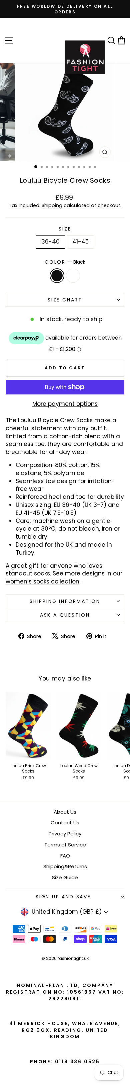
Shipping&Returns (65, 866)
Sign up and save (63, 896)
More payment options (65, 404)
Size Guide (65, 877)
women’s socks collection (42, 581)
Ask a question (65, 615)
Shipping (52, 205)
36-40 (50, 242)
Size (65, 229)
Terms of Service (65, 844)
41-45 (80, 242)
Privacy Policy (65, 833)
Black (57, 275)
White (73, 275)
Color (65, 262)
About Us (65, 811)
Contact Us (65, 822)
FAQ (65, 855)
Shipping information (65, 601)
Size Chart (65, 299)
